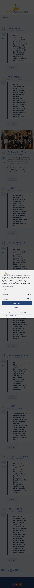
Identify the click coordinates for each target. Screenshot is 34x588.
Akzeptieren (17, 303)
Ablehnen (17, 308)
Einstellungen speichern (17, 312)
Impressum (25, 316)
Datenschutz (18, 316)
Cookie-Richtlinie (10, 316)
